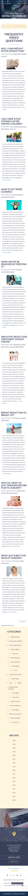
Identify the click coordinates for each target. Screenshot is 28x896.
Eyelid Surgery (15, 679)
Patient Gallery (14, 817)
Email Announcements (15, 674)
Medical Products (15, 701)
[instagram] (10, 875)
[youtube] (17, 875)
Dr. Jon (15, 670)
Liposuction (4, 56)
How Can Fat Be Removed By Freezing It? (14, 264)
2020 (14, 763)
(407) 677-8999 (14, 857)
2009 (14, 800)
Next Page (23, 621)
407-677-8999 (22, 3)
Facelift (19, 683)
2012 (14, 793)
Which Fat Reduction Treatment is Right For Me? (14, 339)
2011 (14, 796)
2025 (14, 744)
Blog (9, 26)
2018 (14, 770)
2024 (14, 748)
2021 (14, 759)
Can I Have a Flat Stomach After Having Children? (11, 121)
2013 (14, 789)
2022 (14, 755)
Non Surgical (15, 710)
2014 (14, 785)
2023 (14, 752)
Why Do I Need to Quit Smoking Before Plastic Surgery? (14, 485)
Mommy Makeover (5, 129)
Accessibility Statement (17, 883)
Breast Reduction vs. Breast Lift (14, 413)
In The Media (15, 693)
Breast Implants (15, 649)
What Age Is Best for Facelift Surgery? (13, 556)
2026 (14, 740)
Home (4, 26)
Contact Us (14, 861)
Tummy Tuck (13, 129)
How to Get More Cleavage (11, 190)
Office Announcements (11, 493)
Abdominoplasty (15, 637)
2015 (14, 781)
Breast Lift (17, 418)
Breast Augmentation (18, 195)
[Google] (20, 875)
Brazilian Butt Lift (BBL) (15, 641)
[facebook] (7, 875)
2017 (14, 774)
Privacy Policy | (7, 883)
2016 (14, 778)
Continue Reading (6, 180)
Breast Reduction (15, 658)
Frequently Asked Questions (20, 54)
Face (17, 561)
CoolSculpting (18, 269)
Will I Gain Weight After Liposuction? (12, 49)
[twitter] (14, 875)
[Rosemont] (22, 885)
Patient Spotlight (15, 718)
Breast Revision (15, 662)
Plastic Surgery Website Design (11, 885)
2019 (14, 767)
